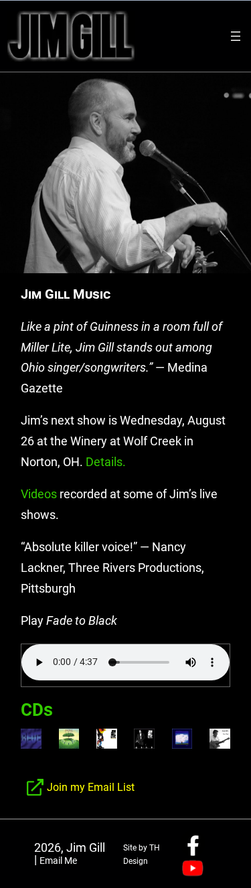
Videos (39, 494)
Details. (106, 462)
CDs (37, 710)
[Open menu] (236, 36)
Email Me (58, 860)
